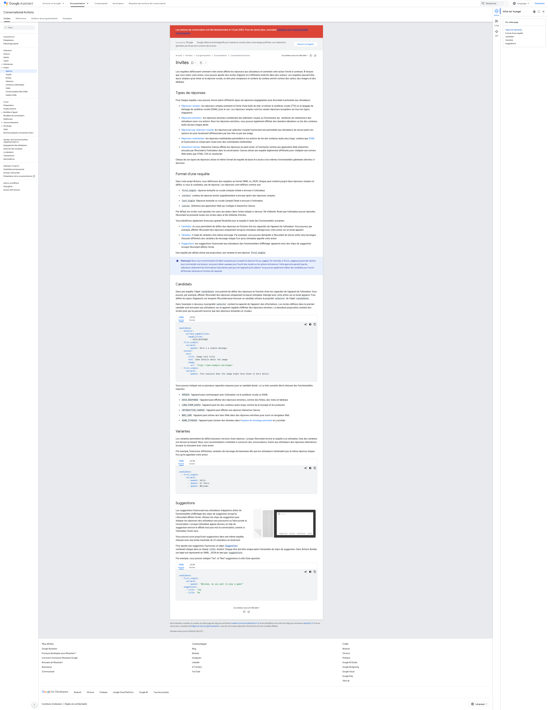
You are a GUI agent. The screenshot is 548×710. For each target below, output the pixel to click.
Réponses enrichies (191, 118)
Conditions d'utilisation (52, 704)
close (543, 11)
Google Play (347, 676)
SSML (312, 138)
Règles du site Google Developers (205, 626)
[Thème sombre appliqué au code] (310, 324)
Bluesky (195, 653)
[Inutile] (315, 55)
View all (345, 681)
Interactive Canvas (190, 147)
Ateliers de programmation (44, 18)
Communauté (100, 3)
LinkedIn (196, 662)
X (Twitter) (197, 667)
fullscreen (539, 11)
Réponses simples (190, 106)
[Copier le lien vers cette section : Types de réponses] (208, 93)
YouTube (196, 671)
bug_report (534, 11)
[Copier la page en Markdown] (201, 62)
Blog (194, 649)
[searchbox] (19, 27)
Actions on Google (52, 3)
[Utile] (311, 55)
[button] (18, 64)
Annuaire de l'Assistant (52, 662)
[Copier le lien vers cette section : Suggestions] (198, 503)
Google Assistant (203, 55)
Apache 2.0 (308, 623)
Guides (7, 18)
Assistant (26, 3)
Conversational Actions (18, 12)
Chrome (346, 653)
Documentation (77, 3)
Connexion (540, 3)
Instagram (196, 658)
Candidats (186, 226)
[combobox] (494, 3)
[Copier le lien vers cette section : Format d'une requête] (212, 174)
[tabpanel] (246, 351)
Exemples (67, 18)
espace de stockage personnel (256, 420)
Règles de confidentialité (76, 704)
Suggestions (187, 243)
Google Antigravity (350, 667)
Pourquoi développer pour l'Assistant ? (59, 653)
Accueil (179, 55)
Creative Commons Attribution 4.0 (245, 623)
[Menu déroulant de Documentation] (88, 3)
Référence (21, 18)
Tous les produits (161, 692)
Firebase (346, 658)
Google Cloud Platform (123, 692)
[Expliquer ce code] (305, 324)
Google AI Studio (349, 662)
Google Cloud (348, 671)
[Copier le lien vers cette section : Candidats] (195, 284)
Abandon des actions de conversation (147, 3)
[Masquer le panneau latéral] (34, 705)
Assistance (118, 3)
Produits (189, 55)
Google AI (143, 692)
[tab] (181, 318)
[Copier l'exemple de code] (315, 324)
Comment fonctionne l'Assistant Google (60, 658)
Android (346, 649)
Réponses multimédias (193, 138)
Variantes (186, 235)
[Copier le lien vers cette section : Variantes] (193, 431)
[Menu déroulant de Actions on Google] (64, 3)
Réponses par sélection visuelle (197, 130)
